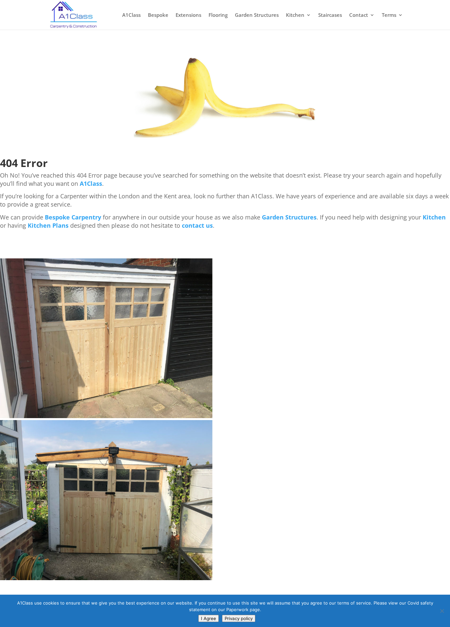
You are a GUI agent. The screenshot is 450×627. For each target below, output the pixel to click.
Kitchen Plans (48, 225)
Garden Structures (257, 15)
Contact (358, 15)
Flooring (218, 15)
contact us (197, 225)
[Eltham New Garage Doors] (106, 416)
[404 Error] (225, 136)
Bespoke (158, 15)
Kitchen (295, 15)
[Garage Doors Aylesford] (106, 578)
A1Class (131, 15)
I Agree (208, 618)
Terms (389, 15)
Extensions (188, 15)
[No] (441, 611)
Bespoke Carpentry (73, 217)
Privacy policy (239, 618)
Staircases (330, 15)
